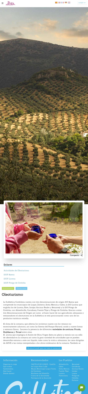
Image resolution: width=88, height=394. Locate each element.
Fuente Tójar (64, 371)
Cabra (61, 367)
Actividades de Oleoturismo (16, 270)
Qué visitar (7, 367)
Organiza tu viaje (10, 364)
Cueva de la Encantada (40, 376)
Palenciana (63, 376)
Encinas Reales (78, 369)
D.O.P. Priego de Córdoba (15, 283)
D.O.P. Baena (9, 275)
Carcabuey (76, 367)
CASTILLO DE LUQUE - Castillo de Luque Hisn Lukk (43, 365)
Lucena (62, 373)
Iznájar (74, 371)
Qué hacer (7, 371)
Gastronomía (8, 369)
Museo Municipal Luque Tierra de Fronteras (43, 370)
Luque (74, 373)
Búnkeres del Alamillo (40, 373)
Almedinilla (64, 364)
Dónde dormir (8, 373)
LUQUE (80, 3)
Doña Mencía (64, 369)
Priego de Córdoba (75, 377)
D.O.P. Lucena (9, 279)
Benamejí (75, 364)
